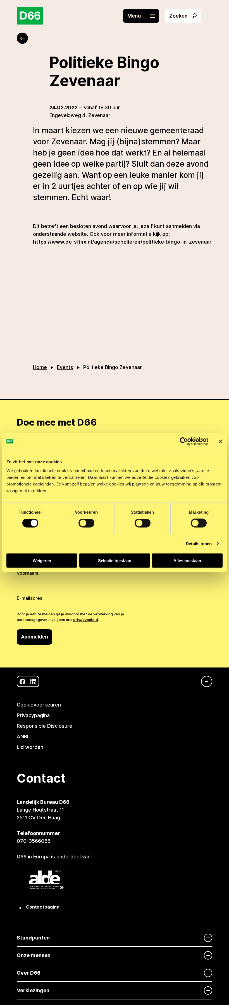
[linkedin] (33, 681)
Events (65, 367)
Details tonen (199, 543)
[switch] (86, 523)
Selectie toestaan (114, 560)
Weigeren (42, 560)
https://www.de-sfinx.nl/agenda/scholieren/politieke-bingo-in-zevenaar (122, 242)
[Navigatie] (203, 681)
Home (40, 367)
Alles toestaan (187, 560)
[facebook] (22, 681)
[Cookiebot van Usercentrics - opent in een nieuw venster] (183, 441)
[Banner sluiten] (221, 441)
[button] (144, 16)
